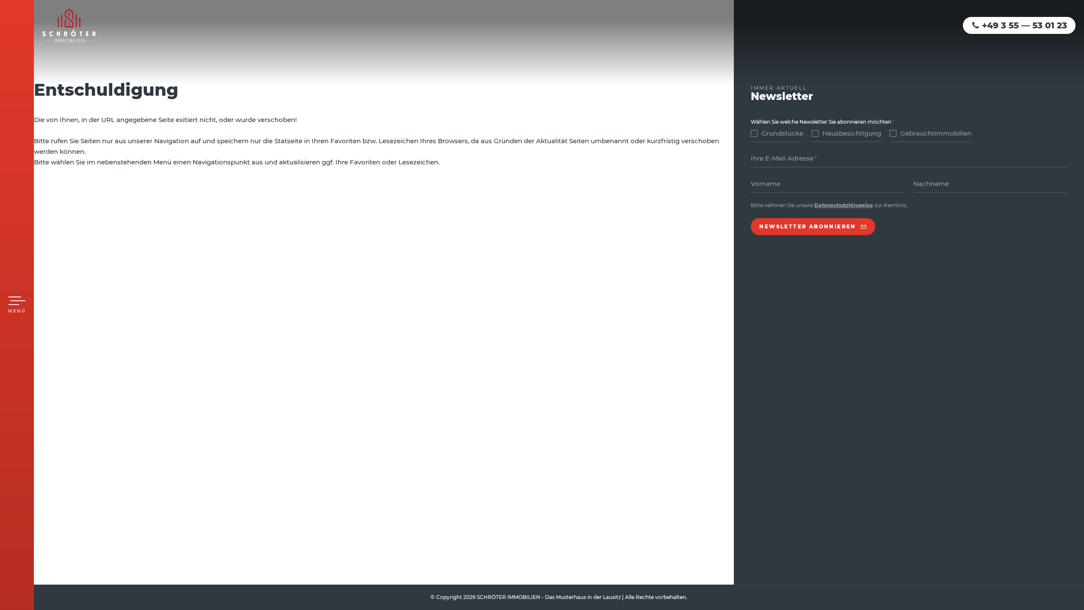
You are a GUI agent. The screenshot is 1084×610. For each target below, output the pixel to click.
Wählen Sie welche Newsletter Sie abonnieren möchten (821, 122)
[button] (17, 305)
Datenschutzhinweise (843, 205)
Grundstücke (782, 133)
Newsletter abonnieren (807, 226)
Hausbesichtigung (851, 133)
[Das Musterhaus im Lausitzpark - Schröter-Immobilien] (69, 25)
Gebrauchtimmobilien (935, 133)
